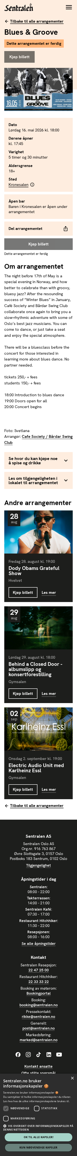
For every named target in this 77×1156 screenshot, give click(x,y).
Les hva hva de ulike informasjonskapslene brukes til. (36, 1101)
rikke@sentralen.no (38, 1016)
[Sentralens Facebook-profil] (18, 1055)
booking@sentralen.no (38, 1004)
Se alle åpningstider (39, 943)
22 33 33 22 (38, 981)
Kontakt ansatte (38, 1066)
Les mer (49, 592)
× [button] (72, 1078)
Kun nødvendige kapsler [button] (38, 1147)
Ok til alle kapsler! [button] (38, 1137)
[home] (18, 7)
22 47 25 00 (38, 969)
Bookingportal (39, 993)
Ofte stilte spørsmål (38, 1072)
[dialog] (38, 1115)
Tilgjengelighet (38, 865)
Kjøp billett (23, 592)
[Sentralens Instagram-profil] (28, 1055)
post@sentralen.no (38, 1028)
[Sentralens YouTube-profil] (59, 1055)
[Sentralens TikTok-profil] (38, 1055)
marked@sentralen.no (39, 1039)
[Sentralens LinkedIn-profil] (48, 1055)
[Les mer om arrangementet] (38, 532)
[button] (69, 7)
